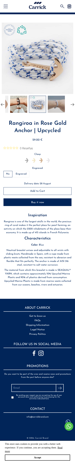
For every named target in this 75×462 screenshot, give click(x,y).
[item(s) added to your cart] (69, 6)
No (8, 174)
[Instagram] (41, 353)
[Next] (72, 104)
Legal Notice (37, 329)
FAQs (38, 320)
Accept (37, 457)
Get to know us (37, 316)
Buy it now (37, 202)
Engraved (37, 168)
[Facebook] (34, 353)
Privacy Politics (37, 334)
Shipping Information (37, 325)
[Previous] (2, 104)
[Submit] (60, 388)
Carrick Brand (41, 438)
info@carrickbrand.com (38, 417)
